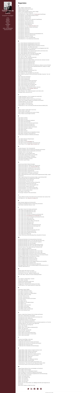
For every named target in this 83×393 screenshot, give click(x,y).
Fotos (8, 27)
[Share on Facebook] (34, 389)
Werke (8, 23)
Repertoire (8, 21)
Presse (7, 25)
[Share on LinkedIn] (31, 389)
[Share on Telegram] (37, 389)
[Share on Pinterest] (41, 389)
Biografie (8, 19)
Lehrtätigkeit (7, 24)
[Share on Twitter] (28, 389)
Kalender (7, 20)
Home (8, 17)
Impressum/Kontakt (8, 29)
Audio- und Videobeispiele (8, 28)
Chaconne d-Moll (34, 166)
